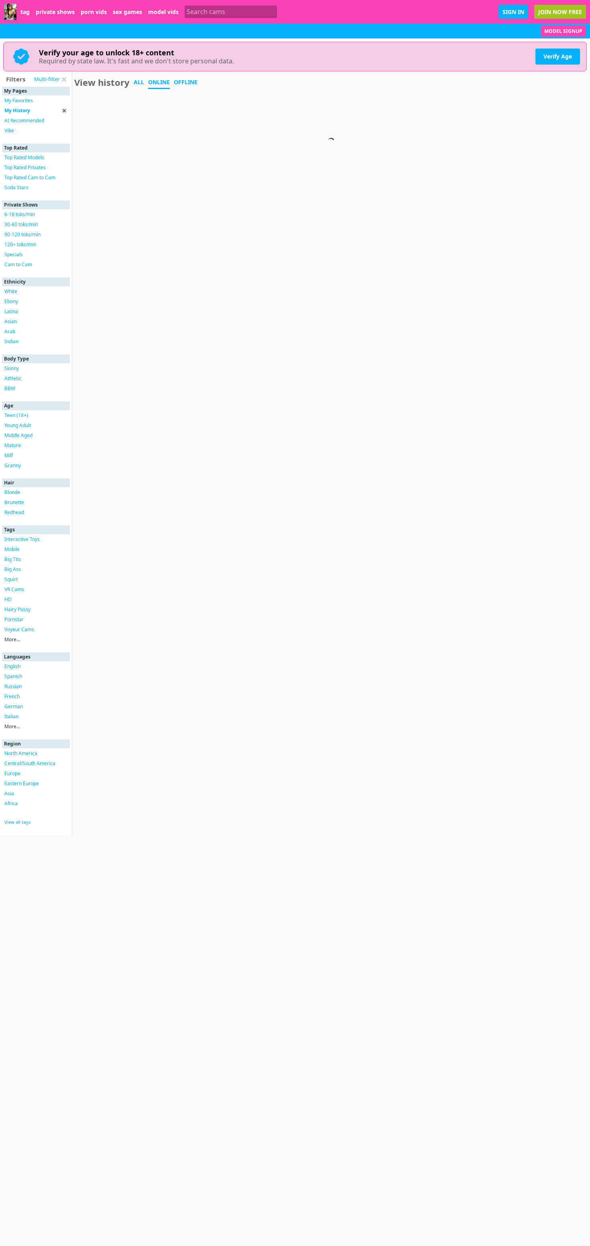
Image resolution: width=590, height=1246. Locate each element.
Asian (10, 321)
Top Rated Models (24, 157)
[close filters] (64, 79)
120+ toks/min (20, 244)
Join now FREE (560, 12)
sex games (127, 12)
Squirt (11, 579)
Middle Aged (18, 435)
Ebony (11, 301)
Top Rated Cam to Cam (29, 177)
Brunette (14, 502)
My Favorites (18, 100)
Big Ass (12, 569)
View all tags (17, 822)
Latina (11, 311)
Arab (9, 331)
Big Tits (12, 559)
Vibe (9, 130)
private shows (55, 12)
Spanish (13, 676)
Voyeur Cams (19, 629)
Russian (13, 686)
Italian (11, 716)
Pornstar (14, 619)
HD (8, 599)
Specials (13, 254)
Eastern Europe (21, 783)
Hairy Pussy (17, 609)
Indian (11, 341)
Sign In (513, 12)
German (13, 706)
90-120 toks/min (22, 234)
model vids (163, 12)
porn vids (94, 12)
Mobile (12, 549)
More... (12, 639)
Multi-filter (46, 79)
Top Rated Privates (25, 167)
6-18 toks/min (19, 214)
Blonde (12, 492)
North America (20, 753)
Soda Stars (16, 187)
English (12, 666)
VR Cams (14, 589)
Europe (12, 773)
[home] (10, 12)
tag (25, 12)
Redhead (14, 512)
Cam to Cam (18, 264)
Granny (12, 465)
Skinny (11, 368)
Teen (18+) (16, 415)
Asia (9, 793)
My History (17, 110)
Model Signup (563, 31)
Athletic (12, 378)
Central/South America (29, 763)
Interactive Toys (22, 539)
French (12, 696)
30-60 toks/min (21, 224)
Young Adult (17, 425)
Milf (8, 455)
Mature (12, 445)
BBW (9, 388)
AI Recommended (24, 120)
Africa (11, 803)
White (10, 291)
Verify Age (557, 56)
